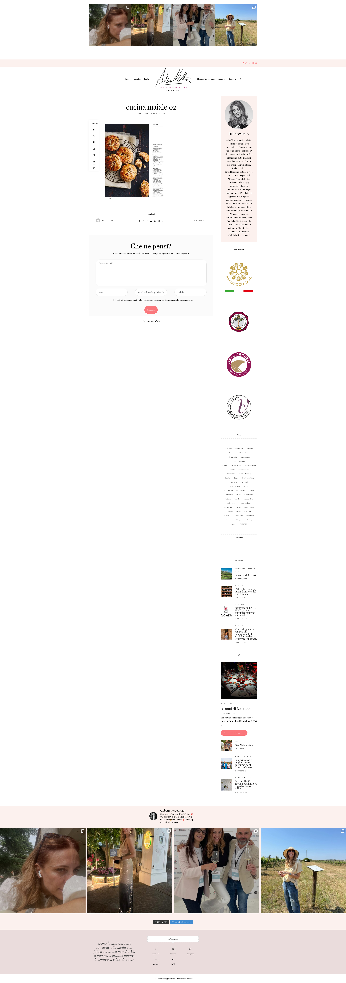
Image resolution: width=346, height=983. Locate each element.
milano (228, 499)
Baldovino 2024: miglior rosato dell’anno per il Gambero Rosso (243, 763)
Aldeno (250, 448)
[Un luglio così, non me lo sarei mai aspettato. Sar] (110, 25)
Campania (233, 457)
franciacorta (235, 486)
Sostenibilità (249, 507)
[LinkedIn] (94, 161)
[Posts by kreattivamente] (98, 220)
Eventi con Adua (248, 478)
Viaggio (239, 520)
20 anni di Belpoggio (236, 708)
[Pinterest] (94, 142)
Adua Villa (240, 448)
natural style (248, 499)
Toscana (230, 511)
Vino (233, 524)
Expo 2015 (233, 482)
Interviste (239, 560)
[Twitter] (249, 63)
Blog (237, 572)
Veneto (229, 520)
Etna (235, 478)
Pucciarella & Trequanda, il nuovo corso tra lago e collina (246, 785)
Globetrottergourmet (205, 79)
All (239, 655)
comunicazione (239, 461)
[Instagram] (253, 63)
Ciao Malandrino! (244, 745)
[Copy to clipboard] (94, 168)
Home (127, 79)
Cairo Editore (245, 453)
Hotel (252, 490)
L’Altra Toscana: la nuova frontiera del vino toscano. (245, 591)
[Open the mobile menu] (254, 79)
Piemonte (231, 503)
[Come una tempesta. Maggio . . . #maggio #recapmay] (194, 25)
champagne (245, 457)
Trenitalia (248, 511)
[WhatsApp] (94, 155)
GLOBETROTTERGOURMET (235, 490)
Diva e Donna (244, 469)
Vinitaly (249, 520)
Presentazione (245, 503)
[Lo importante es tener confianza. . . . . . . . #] (152, 25)
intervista (229, 495)
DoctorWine (231, 474)
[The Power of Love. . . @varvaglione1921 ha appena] (236, 25)
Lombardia (249, 495)
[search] (240, 79)
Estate (227, 478)
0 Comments (201, 221)
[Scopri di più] (239, 114)
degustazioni (251, 465)
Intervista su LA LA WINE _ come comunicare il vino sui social (245, 611)
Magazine (137, 79)
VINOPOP (243, 524)
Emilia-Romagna (246, 474)
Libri (239, 495)
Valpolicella (239, 515)
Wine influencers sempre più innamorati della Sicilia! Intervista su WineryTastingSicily (246, 633)
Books (146, 79)
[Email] (94, 148)
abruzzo (229, 448)
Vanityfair (250, 515)
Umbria (227, 515)
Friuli (246, 486)
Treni (239, 511)
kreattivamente (110, 221)
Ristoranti (228, 507)
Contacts (232, 79)
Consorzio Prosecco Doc (232, 465)
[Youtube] (256, 63)
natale (237, 499)
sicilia (239, 507)
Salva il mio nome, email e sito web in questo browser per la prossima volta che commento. (155, 300)
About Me (221, 79)
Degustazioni (240, 569)
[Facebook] (243, 63)
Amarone (232, 453)
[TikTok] (246, 63)
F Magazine (245, 482)
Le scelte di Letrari (245, 575)
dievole (232, 469)
